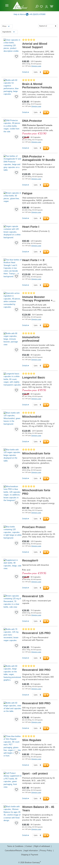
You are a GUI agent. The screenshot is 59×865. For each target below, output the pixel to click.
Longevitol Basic (33, 377)
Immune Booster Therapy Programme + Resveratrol (37, 298)
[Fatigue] (12, 203)
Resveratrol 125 (33, 596)
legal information (31, 850)
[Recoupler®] (12, 570)
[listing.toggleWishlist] (16, 56)
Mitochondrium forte (36, 453)
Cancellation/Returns (14, 850)
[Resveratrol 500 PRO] (12, 713)
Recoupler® (30, 560)
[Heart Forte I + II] (12, 269)
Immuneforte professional (31, 339)
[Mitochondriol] (12, 422)
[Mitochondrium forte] (12, 459)
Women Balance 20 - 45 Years (38, 808)
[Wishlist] (42, 6)
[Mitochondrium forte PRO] (12, 496)
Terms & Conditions (15, 846)
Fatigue (27, 193)
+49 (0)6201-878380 (37, 14)
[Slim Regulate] (12, 746)
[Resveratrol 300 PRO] (12, 676)
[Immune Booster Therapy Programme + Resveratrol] (12, 303)
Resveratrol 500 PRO (36, 703)
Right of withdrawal (42, 846)
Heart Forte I (30, 226)
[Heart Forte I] (12, 236)
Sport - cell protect (35, 773)
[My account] (46, 5)
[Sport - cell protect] (12, 783)
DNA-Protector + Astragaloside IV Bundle (38, 158)
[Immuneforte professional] (12, 343)
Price (4, 26)
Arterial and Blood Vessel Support (34, 45)
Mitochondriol (31, 416)
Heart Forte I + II (33, 260)
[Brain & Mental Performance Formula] (12, 90)
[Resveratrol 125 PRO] (12, 639)
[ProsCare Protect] (12, 536)
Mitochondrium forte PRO (36, 492)
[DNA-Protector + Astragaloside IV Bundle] (12, 166)
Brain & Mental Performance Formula (37, 85)
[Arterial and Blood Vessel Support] (12, 50)
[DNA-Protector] (12, 130)
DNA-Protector (32, 120)
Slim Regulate (31, 740)
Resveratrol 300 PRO (36, 669)
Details (25, 72)
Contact (29, 846)
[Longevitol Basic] (12, 383)
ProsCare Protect (34, 527)
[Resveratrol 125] (12, 605)
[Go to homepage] (20, 5)
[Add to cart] (46, 72)
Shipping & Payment (29, 855)
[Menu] (7, 5)
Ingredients (6, 32)
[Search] (37, 6)
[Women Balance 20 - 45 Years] (12, 816)
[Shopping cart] (51, 6)
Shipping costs (36, 66)
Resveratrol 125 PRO (36, 633)
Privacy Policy (46, 850)
